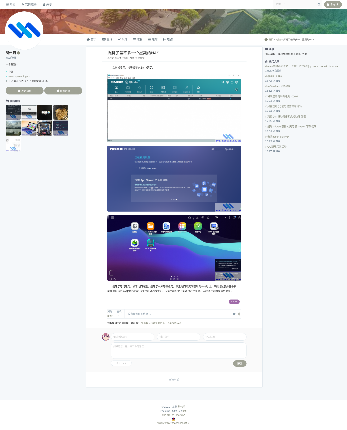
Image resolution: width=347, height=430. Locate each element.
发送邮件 (24, 90)
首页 (268, 39)
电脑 (278, 39)
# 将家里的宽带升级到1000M (281, 96)
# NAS (234, 301)
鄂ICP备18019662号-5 (173, 415)
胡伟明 (144, 323)
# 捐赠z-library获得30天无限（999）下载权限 (290, 126)
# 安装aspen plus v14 (277, 136)
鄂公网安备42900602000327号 (173, 423)
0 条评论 (140, 57)
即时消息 (63, 90)
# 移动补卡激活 (274, 76)
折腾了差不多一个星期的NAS (166, 323)
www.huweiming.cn (19, 76)
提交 (240, 363)
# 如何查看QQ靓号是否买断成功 (283, 106)
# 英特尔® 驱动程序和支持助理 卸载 (285, 116)
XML (184, 411)
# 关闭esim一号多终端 (277, 86)
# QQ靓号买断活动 (275, 146)
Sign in (333, 4)
